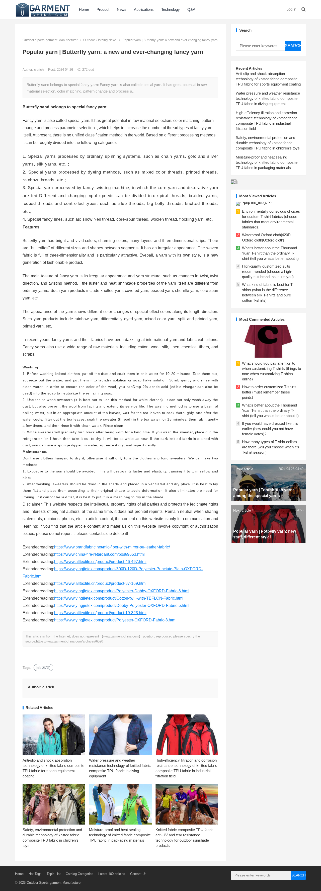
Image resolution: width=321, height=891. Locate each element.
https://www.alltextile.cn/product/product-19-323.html (100, 613)
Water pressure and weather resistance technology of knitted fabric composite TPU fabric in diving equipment (268, 98)
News (121, 9)
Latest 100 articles (111, 874)
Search (293, 46)
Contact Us (138, 874)
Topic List (54, 874)
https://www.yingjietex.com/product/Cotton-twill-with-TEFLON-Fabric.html (118, 598)
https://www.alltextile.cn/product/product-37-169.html (100, 583)
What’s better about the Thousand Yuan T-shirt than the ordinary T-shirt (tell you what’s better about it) (270, 253)
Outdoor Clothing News (100, 40)
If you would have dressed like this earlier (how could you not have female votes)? (270, 428)
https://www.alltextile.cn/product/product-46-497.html (100, 561)
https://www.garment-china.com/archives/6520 (69, 641)
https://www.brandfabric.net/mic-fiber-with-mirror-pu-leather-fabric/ (112, 547)
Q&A (191, 9)
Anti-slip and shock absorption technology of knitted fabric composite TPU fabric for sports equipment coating (268, 78)
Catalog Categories (79, 874)
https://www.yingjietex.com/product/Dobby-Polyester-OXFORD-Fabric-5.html (121, 605)
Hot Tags (35, 874)
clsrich (39, 69)
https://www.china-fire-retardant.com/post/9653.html (99, 554)
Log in (291, 9)
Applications (144, 9)
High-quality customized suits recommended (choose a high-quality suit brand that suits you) (268, 271)
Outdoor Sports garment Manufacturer (50, 40)
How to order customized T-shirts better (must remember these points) (269, 392)
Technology (170, 9)
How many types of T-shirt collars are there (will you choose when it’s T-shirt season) (270, 447)
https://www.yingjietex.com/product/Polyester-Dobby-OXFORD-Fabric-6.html (121, 591)
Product (103, 9)
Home (84, 9)
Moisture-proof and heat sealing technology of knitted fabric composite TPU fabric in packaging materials (120, 835)
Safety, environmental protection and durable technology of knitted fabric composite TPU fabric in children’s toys (268, 142)
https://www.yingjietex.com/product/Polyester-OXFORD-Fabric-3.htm (114, 620)
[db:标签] (43, 668)
